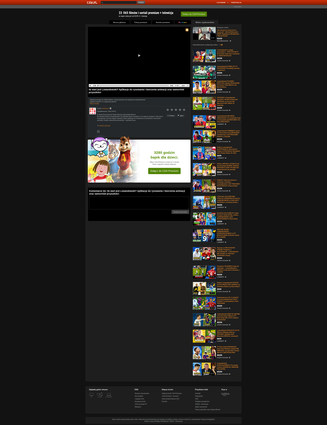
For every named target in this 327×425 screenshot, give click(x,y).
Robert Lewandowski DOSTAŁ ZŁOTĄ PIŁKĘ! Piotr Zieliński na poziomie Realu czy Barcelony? (228, 284)
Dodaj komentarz (180, 212)
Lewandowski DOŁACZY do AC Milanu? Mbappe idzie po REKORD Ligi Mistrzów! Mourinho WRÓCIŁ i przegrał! (228, 333)
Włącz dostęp (94, 103)
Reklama (138, 407)
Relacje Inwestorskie (142, 393)
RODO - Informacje (176, 421)
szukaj (141, 2)
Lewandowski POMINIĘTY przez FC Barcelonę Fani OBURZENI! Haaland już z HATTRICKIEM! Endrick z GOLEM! (228, 133)
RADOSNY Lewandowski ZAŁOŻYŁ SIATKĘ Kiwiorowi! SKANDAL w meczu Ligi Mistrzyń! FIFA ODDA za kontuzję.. (227, 101)
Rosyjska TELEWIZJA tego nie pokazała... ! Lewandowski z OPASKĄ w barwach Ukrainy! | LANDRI (228, 269)
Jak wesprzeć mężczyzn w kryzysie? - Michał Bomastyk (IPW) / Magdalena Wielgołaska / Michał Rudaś (228, 33)
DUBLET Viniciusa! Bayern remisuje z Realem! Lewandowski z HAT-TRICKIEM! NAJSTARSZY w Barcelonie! (228, 183)
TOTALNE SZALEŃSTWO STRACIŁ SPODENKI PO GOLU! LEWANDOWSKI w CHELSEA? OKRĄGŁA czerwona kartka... (228, 199)
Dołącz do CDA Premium (164, 171)
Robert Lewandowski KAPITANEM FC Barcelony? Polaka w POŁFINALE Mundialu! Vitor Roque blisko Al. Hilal (228, 150)
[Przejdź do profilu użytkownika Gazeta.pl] (92, 111)
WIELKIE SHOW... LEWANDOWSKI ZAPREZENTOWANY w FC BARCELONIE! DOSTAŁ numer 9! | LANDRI (228, 233)
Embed (171, 116)
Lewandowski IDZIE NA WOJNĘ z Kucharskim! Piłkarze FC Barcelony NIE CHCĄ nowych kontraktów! (228, 317)
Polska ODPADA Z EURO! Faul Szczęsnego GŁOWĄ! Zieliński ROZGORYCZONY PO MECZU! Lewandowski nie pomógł (228, 166)
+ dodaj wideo (237, 6)
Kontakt (197, 393)
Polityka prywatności (202, 401)
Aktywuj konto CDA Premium (172, 393)
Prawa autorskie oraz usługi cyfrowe (207, 409)
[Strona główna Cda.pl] (92, 2)
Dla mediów (139, 396)
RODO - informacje (201, 404)
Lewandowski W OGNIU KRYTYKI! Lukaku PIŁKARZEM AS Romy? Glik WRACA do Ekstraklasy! (228, 84)
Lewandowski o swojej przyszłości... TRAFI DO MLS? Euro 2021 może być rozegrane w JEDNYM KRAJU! (228, 53)
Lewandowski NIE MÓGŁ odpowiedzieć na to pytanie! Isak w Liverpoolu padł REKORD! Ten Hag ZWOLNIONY (229, 119)
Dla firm (164, 401)
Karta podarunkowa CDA (170, 399)
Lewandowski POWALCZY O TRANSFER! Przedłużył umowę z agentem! (228, 68)
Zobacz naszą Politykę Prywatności (156, 421)
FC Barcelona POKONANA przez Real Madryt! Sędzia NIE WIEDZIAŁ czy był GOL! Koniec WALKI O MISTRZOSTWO (228, 349)
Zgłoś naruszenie (201, 407)
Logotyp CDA (139, 399)
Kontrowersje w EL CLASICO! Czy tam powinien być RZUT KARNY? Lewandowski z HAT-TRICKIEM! (228, 300)
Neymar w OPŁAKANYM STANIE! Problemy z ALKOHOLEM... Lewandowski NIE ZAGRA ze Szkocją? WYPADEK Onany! (227, 251)
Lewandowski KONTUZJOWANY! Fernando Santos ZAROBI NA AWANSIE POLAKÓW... (227, 366)
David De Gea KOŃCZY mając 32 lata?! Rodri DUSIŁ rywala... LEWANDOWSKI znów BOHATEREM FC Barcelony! (228, 216)
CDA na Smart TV (141, 404)
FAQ (196, 399)
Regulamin (199, 396)
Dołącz (194, 14)
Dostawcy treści (140, 401)
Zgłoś (181, 116)
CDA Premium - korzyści (170, 396)
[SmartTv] (102, 398)
